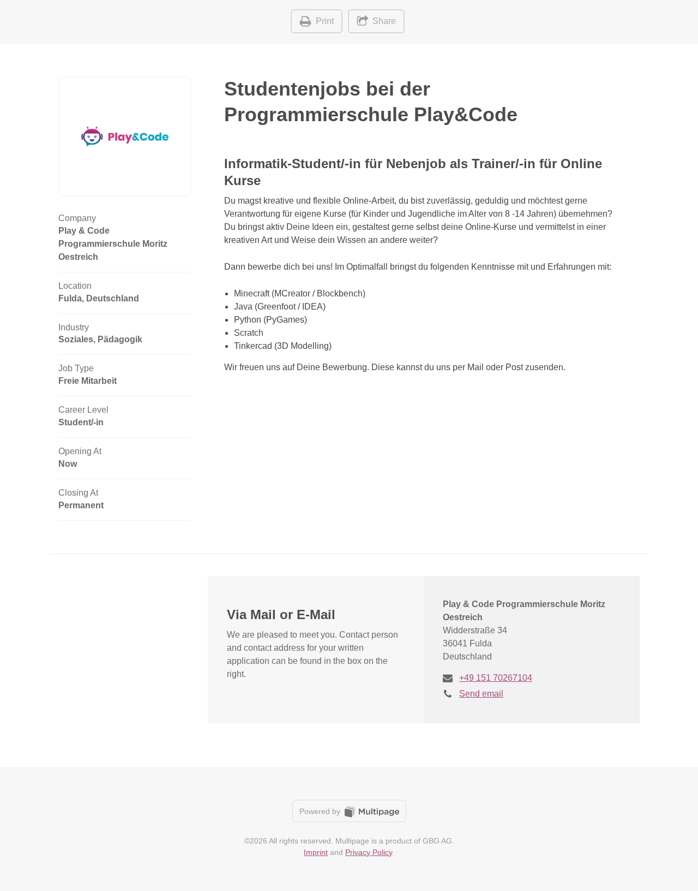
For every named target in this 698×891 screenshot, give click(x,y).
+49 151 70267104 (495, 677)
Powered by (320, 811)
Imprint (316, 852)
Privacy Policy (368, 852)
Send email (481, 693)
